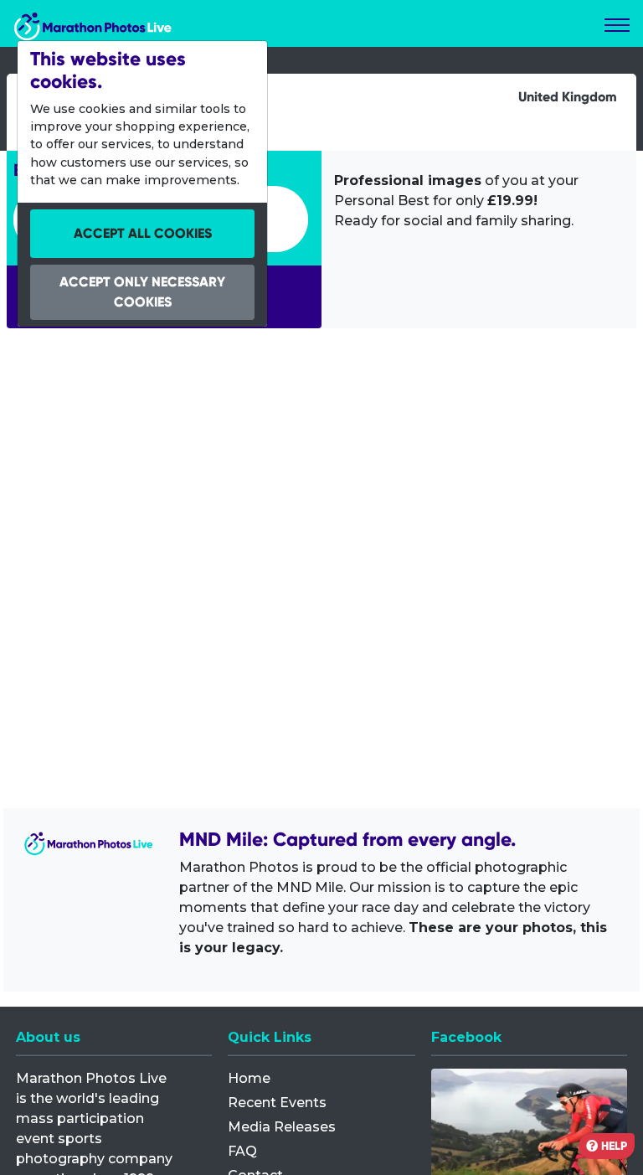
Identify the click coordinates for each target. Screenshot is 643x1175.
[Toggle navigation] (617, 25)
